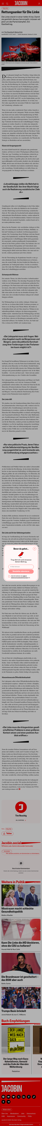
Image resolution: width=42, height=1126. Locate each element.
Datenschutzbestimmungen (19, 577)
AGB (24, 576)
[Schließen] (34, 548)
